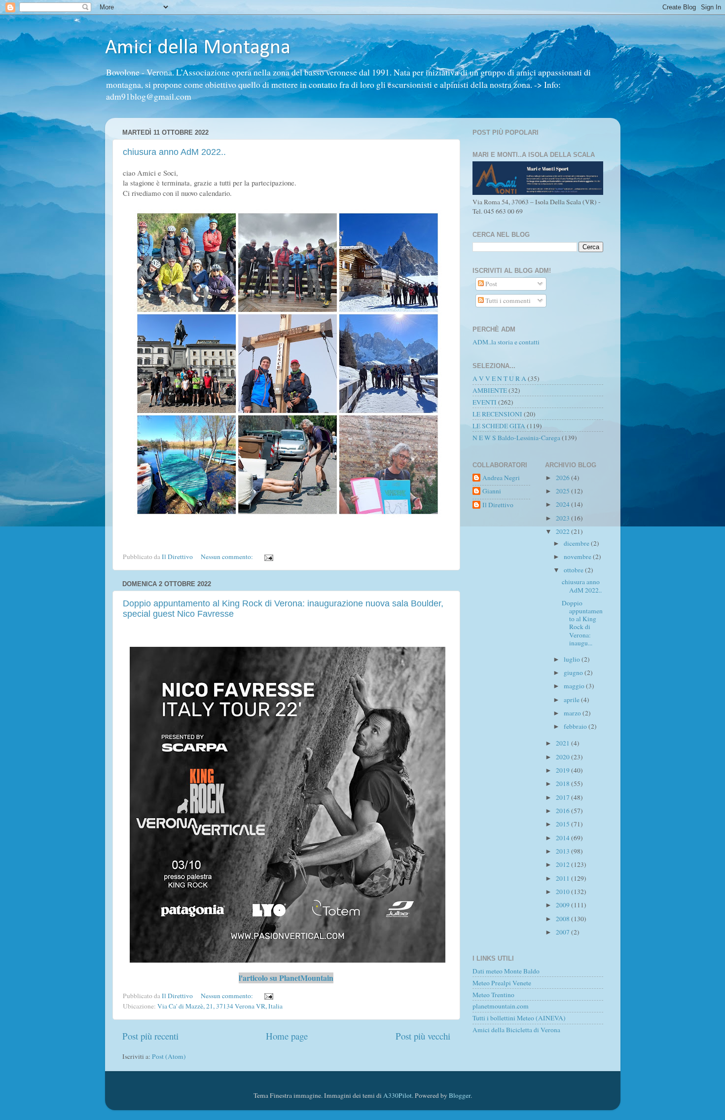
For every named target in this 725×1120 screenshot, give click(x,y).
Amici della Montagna (197, 48)
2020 (563, 756)
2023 (563, 518)
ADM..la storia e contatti (506, 341)
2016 (563, 810)
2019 (563, 770)
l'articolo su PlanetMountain (286, 977)
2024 (563, 504)
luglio (572, 659)
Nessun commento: (227, 556)
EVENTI (484, 402)
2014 (563, 837)
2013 (563, 851)
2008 (563, 918)
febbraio (576, 726)
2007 (563, 932)
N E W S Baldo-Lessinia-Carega (516, 437)
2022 (563, 531)
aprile (572, 699)
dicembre (577, 543)
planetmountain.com (500, 1006)
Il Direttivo (497, 505)
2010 (563, 891)
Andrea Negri (501, 478)
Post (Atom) (169, 1056)
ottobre (574, 569)
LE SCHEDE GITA (498, 425)
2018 (563, 783)
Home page (287, 1036)
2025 (563, 490)
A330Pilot (397, 1095)
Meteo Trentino (493, 994)
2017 (563, 797)
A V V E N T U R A (499, 378)
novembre (578, 556)
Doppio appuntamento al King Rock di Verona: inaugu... (582, 622)
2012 (563, 864)
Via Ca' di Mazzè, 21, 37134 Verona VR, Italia (220, 1006)
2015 (563, 824)
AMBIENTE (489, 390)
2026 (563, 477)
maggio (575, 685)
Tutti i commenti (507, 300)
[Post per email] (268, 556)
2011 (563, 878)
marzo (573, 713)
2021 (563, 743)
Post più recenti (150, 1036)
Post (490, 283)
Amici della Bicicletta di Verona (516, 1029)
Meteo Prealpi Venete (501, 982)
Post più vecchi (423, 1036)
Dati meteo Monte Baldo (506, 971)
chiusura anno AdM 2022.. (174, 152)
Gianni (491, 491)
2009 (563, 904)
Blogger (460, 1095)
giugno (574, 672)
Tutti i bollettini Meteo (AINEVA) (519, 1017)
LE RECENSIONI (497, 414)
